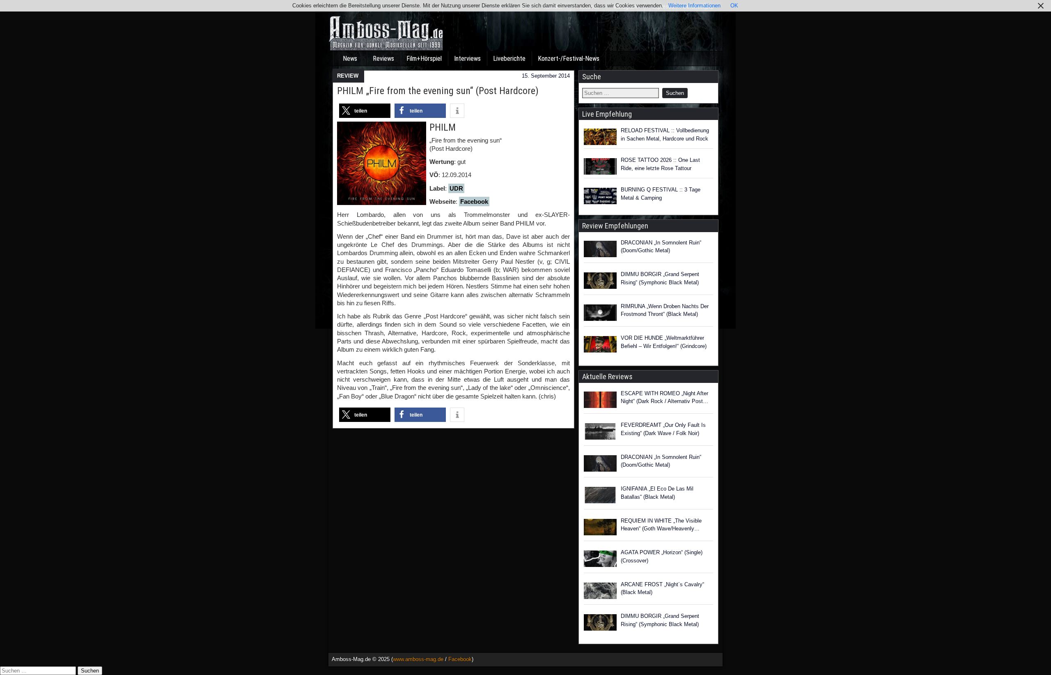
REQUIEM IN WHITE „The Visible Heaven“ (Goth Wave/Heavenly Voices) (661, 525)
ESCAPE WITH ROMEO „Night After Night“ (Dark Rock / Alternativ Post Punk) (664, 397)
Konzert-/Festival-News (568, 58)
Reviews (383, 58)
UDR (456, 188)
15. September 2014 (546, 76)
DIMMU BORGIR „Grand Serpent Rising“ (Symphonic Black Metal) (660, 278)
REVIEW (347, 76)
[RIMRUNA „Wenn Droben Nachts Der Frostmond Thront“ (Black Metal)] (600, 313)
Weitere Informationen (694, 5)
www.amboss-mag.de (418, 659)
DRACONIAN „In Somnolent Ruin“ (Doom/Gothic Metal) (661, 247)
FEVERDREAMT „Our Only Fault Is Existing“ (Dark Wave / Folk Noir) (663, 429)
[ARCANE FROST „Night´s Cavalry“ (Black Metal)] (600, 592)
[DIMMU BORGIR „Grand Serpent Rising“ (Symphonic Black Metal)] (600, 281)
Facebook (474, 201)
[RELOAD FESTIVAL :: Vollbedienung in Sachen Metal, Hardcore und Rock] (600, 137)
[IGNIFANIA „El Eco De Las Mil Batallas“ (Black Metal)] (600, 496)
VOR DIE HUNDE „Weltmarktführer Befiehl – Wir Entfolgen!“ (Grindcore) (664, 342)
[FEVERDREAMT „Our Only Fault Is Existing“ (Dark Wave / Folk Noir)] (600, 432)
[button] (364, 111)
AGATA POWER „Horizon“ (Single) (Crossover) (661, 556)
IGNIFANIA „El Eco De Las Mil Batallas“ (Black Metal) (657, 493)
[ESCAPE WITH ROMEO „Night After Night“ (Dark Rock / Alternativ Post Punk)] (600, 401)
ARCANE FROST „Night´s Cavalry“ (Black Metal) (662, 588)
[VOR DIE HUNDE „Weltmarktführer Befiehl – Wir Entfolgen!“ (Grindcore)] (600, 345)
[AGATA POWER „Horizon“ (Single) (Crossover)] (600, 560)
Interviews (467, 58)
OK (734, 5)
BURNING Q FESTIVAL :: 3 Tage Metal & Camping (660, 194)
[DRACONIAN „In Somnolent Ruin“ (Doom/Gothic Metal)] (600, 250)
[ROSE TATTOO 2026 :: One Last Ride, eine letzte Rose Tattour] (600, 166)
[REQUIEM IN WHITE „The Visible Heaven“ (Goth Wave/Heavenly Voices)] (600, 528)
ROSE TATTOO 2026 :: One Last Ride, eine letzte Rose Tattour (660, 164)
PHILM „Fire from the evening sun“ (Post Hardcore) (438, 91)
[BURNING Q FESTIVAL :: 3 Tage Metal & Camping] (600, 196)
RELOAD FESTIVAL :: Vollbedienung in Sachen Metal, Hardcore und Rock (665, 134)
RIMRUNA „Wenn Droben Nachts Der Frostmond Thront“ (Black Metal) (665, 310)
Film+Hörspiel (424, 58)
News (350, 58)
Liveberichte (509, 58)
